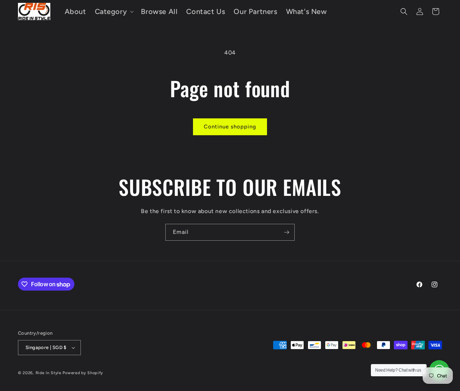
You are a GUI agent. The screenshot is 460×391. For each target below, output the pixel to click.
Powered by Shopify (83, 373)
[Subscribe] (286, 232)
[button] (114, 11)
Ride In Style (48, 373)
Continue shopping (230, 126)
